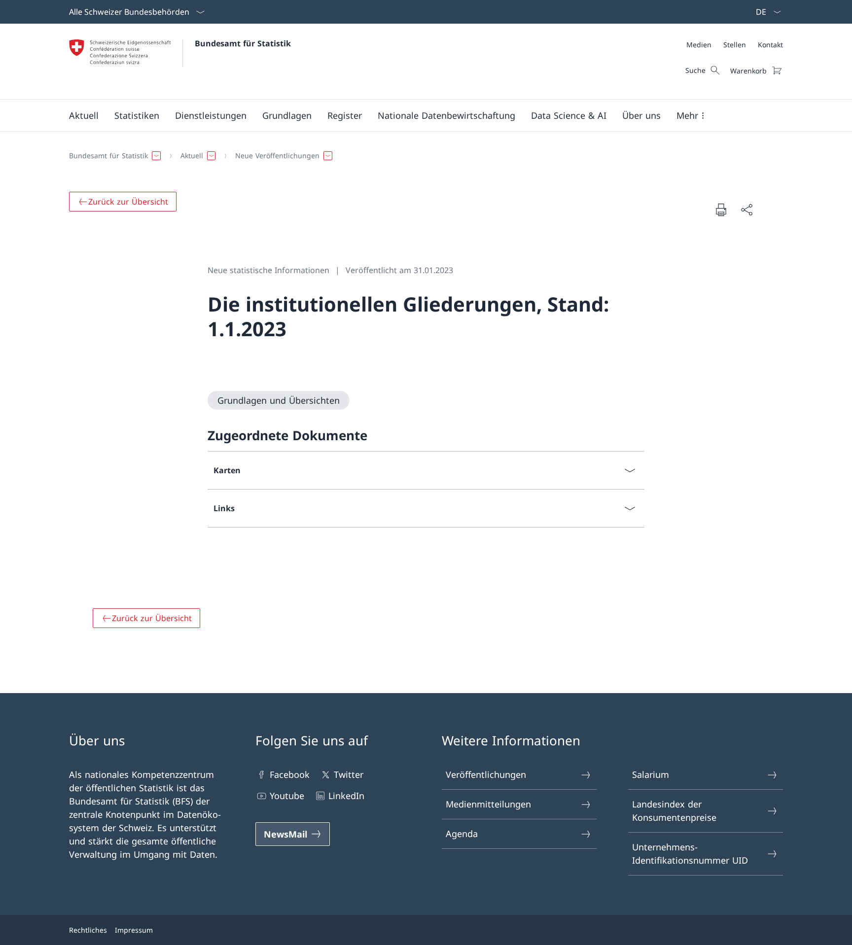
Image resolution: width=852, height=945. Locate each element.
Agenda (462, 834)
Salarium (650, 774)
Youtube (287, 796)
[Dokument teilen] (746, 210)
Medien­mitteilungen (488, 804)
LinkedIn (346, 796)
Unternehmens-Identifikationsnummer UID (690, 853)
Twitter (348, 774)
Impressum (134, 930)
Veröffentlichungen (486, 774)
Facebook (290, 774)
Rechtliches (88, 930)
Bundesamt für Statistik (243, 43)
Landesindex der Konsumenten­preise (674, 810)
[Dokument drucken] (721, 209)
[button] (83, 115)
